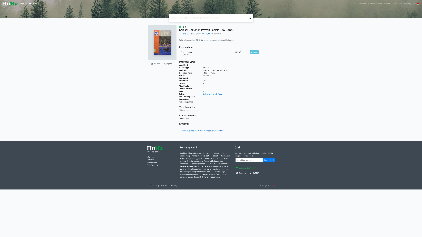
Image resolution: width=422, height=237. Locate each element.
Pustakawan (397, 4)
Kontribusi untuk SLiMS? (249, 173)
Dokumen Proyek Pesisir (213, 94)
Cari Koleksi (269, 160)
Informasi (371, 4)
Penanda (156, 64)
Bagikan (169, 64)
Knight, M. (206, 34)
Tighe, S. (185, 34)
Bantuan (387, 4)
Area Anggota (409, 4)
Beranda (362, 4)
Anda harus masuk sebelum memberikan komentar (202, 131)
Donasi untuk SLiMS (247, 168)
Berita (379, 4)
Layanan (150, 160)
